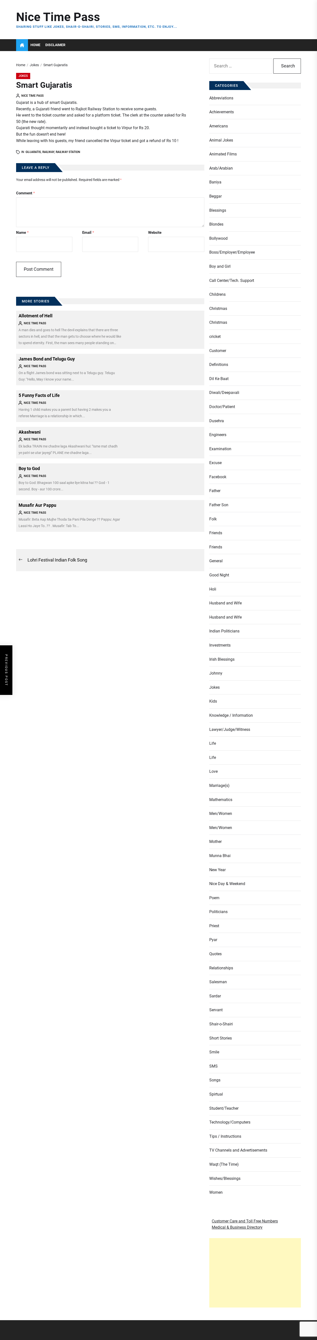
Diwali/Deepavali (224, 392)
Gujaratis (33, 152)
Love (213, 771)
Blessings (217, 210)
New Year (217, 869)
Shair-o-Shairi (221, 1024)
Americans (218, 126)
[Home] (22, 45)
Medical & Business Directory (237, 1227)
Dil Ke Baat (219, 378)
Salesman (218, 982)
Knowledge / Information (231, 715)
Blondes (216, 224)
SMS (213, 1066)
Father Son (218, 505)
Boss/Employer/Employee (232, 252)
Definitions (218, 364)
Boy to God (29, 468)
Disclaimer (55, 45)
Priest (214, 925)
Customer (217, 350)
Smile (214, 1052)
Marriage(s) (219, 785)
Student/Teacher (223, 1108)
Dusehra (216, 420)
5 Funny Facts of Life (39, 395)
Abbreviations (221, 98)
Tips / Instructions (225, 1136)
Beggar (215, 196)
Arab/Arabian (221, 168)
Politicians (218, 911)
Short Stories (220, 1038)
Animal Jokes (221, 140)
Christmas (218, 308)
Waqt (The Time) (224, 1164)
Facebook (217, 477)
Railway (48, 152)
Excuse (215, 462)
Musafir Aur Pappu (37, 505)
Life (212, 743)
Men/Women (220, 813)
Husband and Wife (225, 603)
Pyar (213, 939)
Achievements (221, 112)
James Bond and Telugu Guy (47, 358)
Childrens (217, 294)
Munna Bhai (220, 855)
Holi (212, 589)
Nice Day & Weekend (227, 883)
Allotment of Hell (36, 315)
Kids (213, 701)
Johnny (215, 673)
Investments (220, 645)
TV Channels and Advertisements (238, 1150)
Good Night (219, 575)
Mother (215, 841)
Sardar (215, 996)
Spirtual (216, 1094)
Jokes (23, 76)
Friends (215, 533)
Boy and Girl (220, 266)
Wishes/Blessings (224, 1178)
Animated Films (223, 154)
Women (216, 1192)
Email (88, 232)
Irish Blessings (222, 659)
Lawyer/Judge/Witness (229, 729)
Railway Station (68, 152)
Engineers (217, 434)
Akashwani (30, 432)
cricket (215, 336)
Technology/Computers (229, 1122)
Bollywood (218, 238)
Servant (216, 1010)
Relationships (221, 968)
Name (22, 232)
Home (35, 45)
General (216, 561)
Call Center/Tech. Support (231, 280)
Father (214, 490)
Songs (214, 1080)
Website (154, 232)
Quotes (215, 954)
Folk (213, 519)
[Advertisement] (255, 1273)
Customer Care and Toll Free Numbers (245, 1221)
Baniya (215, 182)
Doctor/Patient (222, 406)
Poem (214, 897)
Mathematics (220, 799)
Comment (25, 193)
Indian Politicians (224, 631)
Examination (220, 449)
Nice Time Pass (58, 17)
